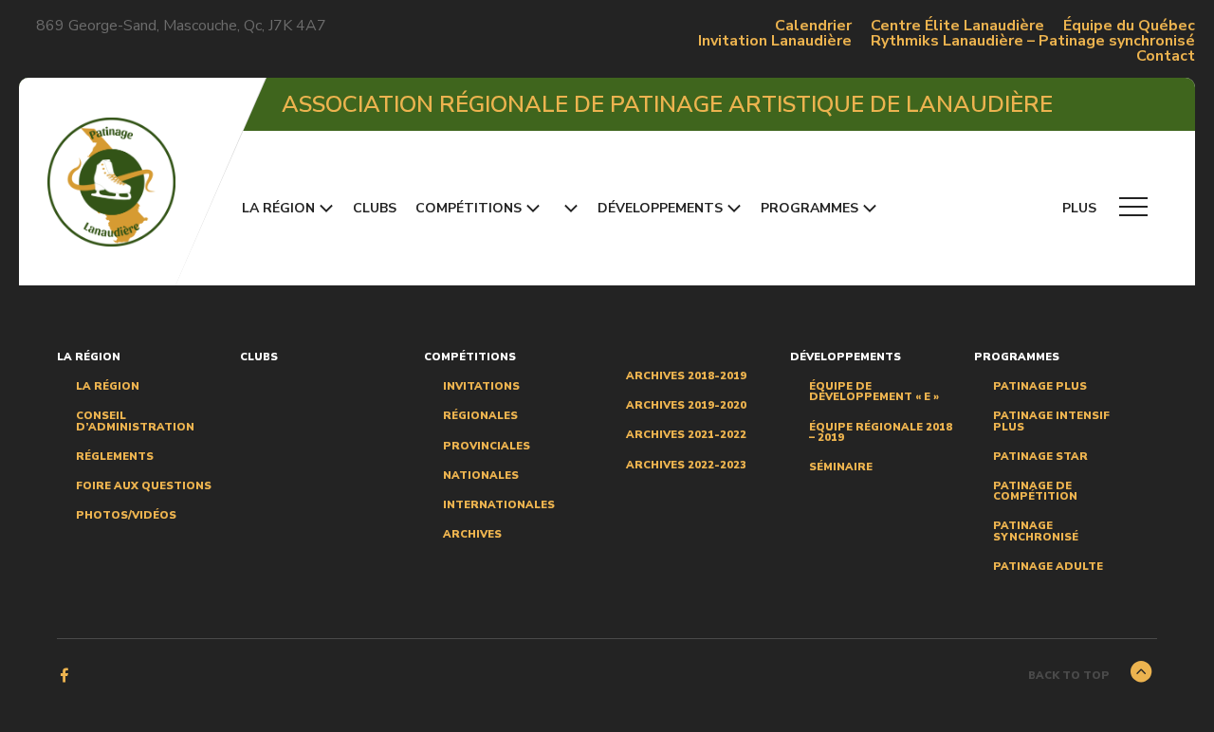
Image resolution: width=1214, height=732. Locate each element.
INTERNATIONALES (499, 505)
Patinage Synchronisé (1035, 531)
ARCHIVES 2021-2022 (686, 435)
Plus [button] (1081, 208)
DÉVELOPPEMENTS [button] (660, 208)
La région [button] (278, 208)
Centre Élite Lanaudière (957, 25)
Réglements (115, 456)
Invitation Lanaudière (775, 40)
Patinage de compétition (1035, 491)
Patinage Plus (1040, 386)
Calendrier (813, 25)
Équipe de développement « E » (874, 391)
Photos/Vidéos (126, 515)
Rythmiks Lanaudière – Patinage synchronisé (1033, 40)
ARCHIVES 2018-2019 (686, 376)
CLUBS (374, 208)
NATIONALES (481, 475)
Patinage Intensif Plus (1051, 421)
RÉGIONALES (480, 416)
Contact (1165, 56)
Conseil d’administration (135, 421)
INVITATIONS (481, 386)
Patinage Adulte (1048, 566)
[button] (569, 208)
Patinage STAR (1040, 456)
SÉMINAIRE (841, 467)
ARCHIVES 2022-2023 (686, 465)
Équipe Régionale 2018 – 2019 (880, 432)
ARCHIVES (472, 534)
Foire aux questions (144, 486)
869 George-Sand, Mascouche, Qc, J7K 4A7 (181, 25)
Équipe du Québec (1129, 25)
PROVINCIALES (486, 446)
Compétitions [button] (468, 208)
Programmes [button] (809, 208)
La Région (107, 386)
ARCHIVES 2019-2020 (686, 405)
